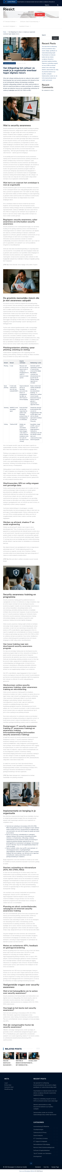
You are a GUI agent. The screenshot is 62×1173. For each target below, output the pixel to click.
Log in (6, 1083)
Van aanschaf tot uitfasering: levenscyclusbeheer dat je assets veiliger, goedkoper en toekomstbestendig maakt (44, 1085)
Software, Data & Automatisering (29, 21)
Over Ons (46, 1167)
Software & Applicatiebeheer (41, 1150)
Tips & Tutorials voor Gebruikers (42, 1153)
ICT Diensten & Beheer (9, 21)
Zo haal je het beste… (32, 1062)
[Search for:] (50, 5)
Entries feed (7, 1085)
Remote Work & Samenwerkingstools (43, 1147)
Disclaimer (38, 1167)
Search (44, 35)
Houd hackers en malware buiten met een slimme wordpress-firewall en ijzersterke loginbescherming (45, 1093)
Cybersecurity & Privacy (9, 63)
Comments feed (8, 1087)
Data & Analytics (38, 1135)
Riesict (9, 9)
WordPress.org (8, 1089)
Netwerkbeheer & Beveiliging (41, 1144)
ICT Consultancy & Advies (40, 1138)
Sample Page (55, 1167)
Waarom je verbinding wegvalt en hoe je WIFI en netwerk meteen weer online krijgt (37, 3)
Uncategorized (37, 1156)
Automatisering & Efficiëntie (41, 1126)
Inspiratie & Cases (24, 26)
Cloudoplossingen (38, 1129)
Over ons (21, 1171)
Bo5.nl (32, 1171)
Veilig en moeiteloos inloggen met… (7, 1063)
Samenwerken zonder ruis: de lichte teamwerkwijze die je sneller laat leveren (49, 78)
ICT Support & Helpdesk (40, 1141)
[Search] (57, 5)
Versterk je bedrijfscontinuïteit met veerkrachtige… (22, 1063)
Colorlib (25, 1167)
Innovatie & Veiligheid (9, 26)
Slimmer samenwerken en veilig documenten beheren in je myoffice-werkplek (50, 72)
